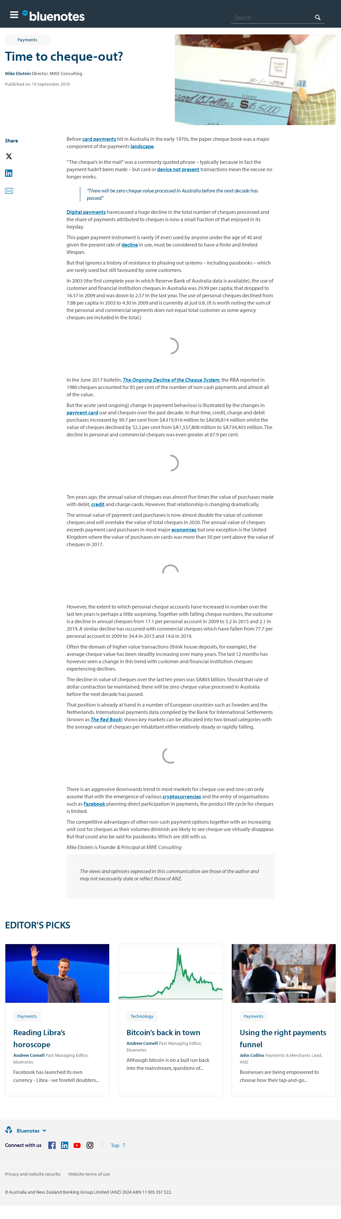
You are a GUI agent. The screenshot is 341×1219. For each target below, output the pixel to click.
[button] (14, 15)
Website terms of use (89, 1174)
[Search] (317, 17)
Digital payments (86, 212)
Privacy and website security (33, 1174)
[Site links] (44, 1131)
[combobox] (277, 17)
